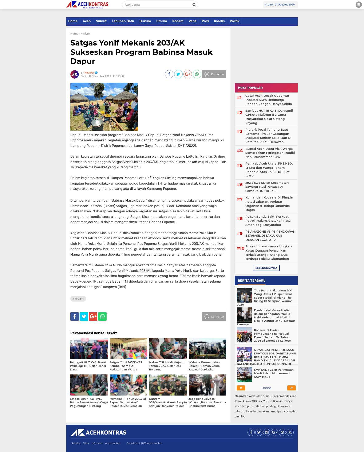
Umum (161, 21)
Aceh (87, 21)
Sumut (101, 21)
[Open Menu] (359, 4)
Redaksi (75, 443)
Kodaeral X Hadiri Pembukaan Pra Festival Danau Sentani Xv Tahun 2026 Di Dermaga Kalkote (272, 335)
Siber (86, 443)
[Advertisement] (266, 54)
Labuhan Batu (123, 21)
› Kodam (84, 33)
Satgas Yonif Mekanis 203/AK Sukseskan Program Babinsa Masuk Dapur (141, 52)
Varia (193, 21)
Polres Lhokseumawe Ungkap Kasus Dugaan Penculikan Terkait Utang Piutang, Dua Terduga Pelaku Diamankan (268, 252)
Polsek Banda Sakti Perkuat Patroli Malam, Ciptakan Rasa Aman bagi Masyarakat (268, 221)
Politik (235, 21)
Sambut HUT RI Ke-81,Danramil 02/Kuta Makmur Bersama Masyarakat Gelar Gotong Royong (269, 117)
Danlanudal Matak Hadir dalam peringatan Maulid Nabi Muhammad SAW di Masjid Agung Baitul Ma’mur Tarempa (266, 317)
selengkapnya (266, 268)
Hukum (145, 21)
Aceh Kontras (112, 443)
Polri (205, 21)
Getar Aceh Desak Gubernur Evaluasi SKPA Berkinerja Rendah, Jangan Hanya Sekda (268, 100)
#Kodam (78, 298)
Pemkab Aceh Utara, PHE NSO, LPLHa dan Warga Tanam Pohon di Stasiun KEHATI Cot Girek (269, 170)
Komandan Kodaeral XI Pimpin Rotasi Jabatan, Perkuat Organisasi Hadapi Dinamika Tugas (269, 204)
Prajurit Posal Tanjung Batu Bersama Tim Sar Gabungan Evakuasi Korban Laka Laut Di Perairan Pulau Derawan (268, 136)
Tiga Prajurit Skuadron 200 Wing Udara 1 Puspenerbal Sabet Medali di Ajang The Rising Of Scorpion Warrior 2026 (264, 297)
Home (73, 21)
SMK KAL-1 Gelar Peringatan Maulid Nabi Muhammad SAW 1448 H (274, 373)
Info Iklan (97, 443)
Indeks (219, 21)
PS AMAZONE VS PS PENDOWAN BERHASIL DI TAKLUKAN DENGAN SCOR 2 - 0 (270, 236)
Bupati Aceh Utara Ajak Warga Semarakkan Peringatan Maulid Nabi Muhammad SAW (270, 153)
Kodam (177, 21)
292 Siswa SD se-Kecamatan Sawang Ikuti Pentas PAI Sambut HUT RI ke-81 (267, 187)
